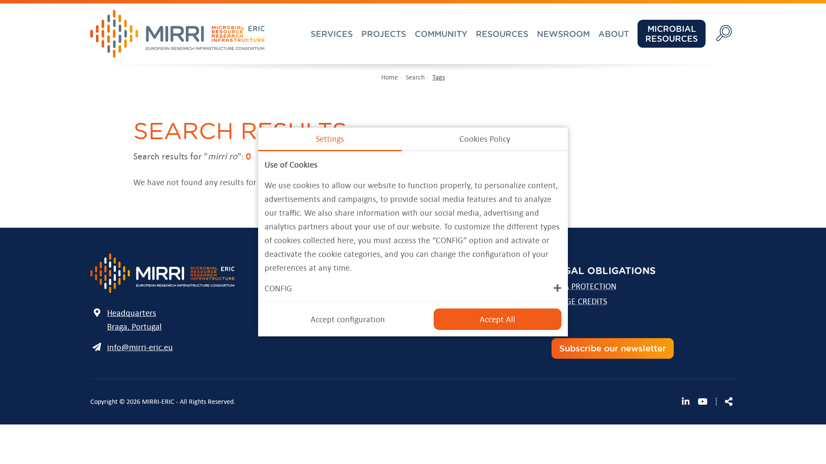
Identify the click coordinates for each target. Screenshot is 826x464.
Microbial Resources (671, 33)
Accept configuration (348, 319)
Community (441, 34)
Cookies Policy (484, 139)
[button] (413, 288)
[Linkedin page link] (688, 402)
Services (332, 34)
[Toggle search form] (724, 33)
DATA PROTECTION (583, 286)
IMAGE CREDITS (579, 301)
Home (389, 77)
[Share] (729, 402)
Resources (502, 34)
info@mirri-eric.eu (140, 347)
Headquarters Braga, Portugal (134, 320)
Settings (330, 139)
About (613, 34)
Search (415, 77)
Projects (383, 34)
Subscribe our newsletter (612, 348)
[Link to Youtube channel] (703, 402)
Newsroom (563, 34)
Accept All (497, 319)
